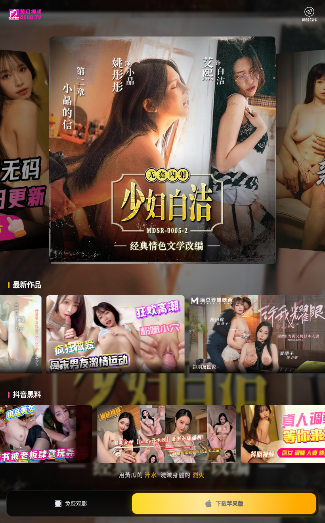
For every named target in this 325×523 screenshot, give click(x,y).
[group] (209, 334)
